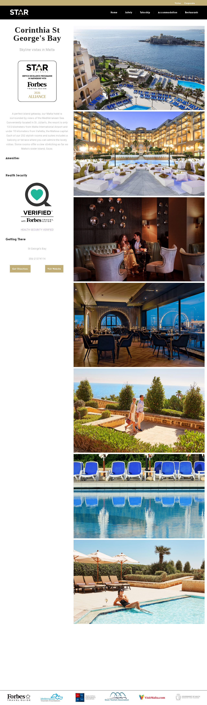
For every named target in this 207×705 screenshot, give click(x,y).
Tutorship (145, 12)
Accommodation (167, 12)
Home (114, 12)
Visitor (178, 3)
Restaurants (191, 12)
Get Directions (20, 268)
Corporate (189, 3)
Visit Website (54, 268)
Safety (128, 12)
